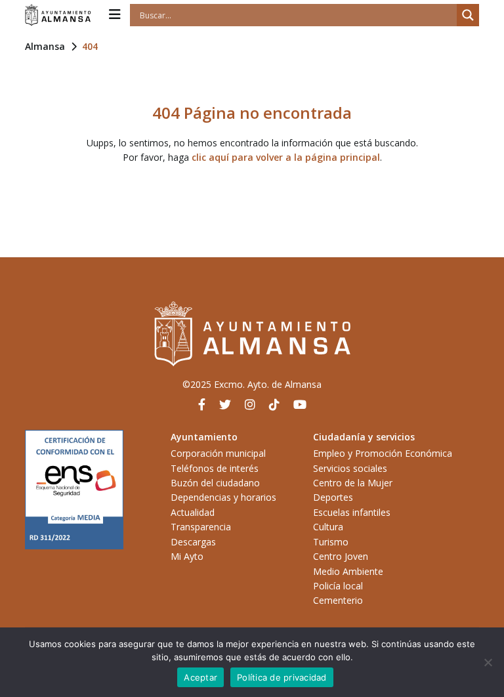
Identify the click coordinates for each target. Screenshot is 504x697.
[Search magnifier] (468, 15)
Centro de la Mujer (352, 482)
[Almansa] (58, 15)
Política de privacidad (282, 677)
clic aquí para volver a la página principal (286, 157)
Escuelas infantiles (351, 512)
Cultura (328, 526)
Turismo (330, 542)
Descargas (193, 542)
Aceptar (200, 677)
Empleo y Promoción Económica (382, 453)
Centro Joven (340, 556)
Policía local (338, 586)
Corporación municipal (218, 453)
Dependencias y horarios (223, 497)
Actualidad (193, 512)
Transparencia (201, 526)
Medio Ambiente (348, 571)
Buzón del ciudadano (215, 482)
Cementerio (338, 600)
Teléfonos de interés (215, 468)
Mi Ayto (187, 556)
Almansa (45, 46)
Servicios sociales (350, 468)
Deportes (333, 497)
